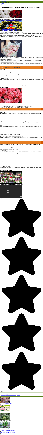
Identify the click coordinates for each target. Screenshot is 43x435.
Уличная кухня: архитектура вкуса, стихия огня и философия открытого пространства (9, 394)
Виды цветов (2, 3)
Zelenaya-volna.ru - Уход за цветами (3, 1)
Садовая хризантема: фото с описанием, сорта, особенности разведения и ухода (8, 432)
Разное (2, 4)
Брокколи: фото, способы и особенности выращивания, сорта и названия (7, 430)
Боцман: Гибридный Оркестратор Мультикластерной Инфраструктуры (8, 393)
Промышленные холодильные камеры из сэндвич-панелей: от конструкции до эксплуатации (10, 395)
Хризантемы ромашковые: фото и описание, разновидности (6, 403)
